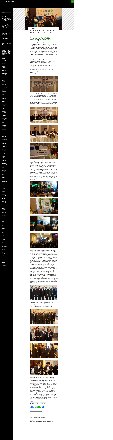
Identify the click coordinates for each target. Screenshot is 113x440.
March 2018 (4, 160)
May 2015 (3, 208)
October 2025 (4, 74)
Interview (3, 228)
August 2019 (4, 150)
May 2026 (3, 64)
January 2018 (4, 163)
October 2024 (4, 88)
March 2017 (4, 177)
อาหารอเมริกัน (4, 252)
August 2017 (4, 170)
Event (3, 222)
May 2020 (3, 142)
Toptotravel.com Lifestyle (8, 1)
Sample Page (23, 4)
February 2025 (4, 84)
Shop (27, 4)
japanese (3, 231)
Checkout (11, 4)
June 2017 (3, 173)
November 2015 (4, 199)
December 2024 (4, 87)
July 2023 (3, 105)
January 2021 (4, 136)
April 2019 (3, 153)
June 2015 (3, 206)
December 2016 (4, 181)
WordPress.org (4, 265)
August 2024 (4, 91)
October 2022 (4, 116)
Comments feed (4, 263)
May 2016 (3, 191)
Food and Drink (4, 224)
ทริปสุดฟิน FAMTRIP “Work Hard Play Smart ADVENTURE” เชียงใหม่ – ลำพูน (6, 19)
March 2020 (4, 143)
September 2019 (4, 149)
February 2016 (4, 195)
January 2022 (4, 126)
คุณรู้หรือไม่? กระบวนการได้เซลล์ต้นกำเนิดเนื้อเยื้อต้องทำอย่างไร (41, 421)
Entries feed (3, 262)
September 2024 (4, 90)
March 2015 (4, 211)
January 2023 (4, 112)
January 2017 (4, 180)
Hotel (2, 226)
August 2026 (4, 60)
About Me (3, 4)
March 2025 (4, 83)
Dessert (3, 221)
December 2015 (4, 198)
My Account (17, 4)
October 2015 (4, 201)
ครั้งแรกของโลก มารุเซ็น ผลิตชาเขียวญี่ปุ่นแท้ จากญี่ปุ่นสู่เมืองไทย (6, 53)
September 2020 (4, 139)
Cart (7, 4)
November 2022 (4, 115)
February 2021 (4, 135)
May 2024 (3, 95)
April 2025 (3, 81)
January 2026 (4, 70)
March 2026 (4, 67)
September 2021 (4, 129)
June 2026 (3, 63)
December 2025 (4, 71)
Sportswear (3, 242)
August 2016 (4, 187)
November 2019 (4, 146)
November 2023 (4, 102)
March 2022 (4, 123)
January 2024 (4, 101)
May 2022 (3, 122)
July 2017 (3, 171)
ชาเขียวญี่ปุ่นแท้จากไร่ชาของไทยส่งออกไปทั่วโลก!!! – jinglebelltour (6, 51)
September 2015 (4, 202)
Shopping (3, 239)
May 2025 (3, 80)
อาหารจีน (3, 250)
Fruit (2, 225)
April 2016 (3, 192)
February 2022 (4, 125)
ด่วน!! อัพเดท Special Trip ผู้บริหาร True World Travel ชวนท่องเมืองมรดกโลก (41, 4)
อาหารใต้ (3, 253)
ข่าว (34, 28)
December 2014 (4, 215)
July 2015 (3, 205)
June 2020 (3, 140)
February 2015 (4, 212)
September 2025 (4, 76)
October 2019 (4, 147)
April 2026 (3, 66)
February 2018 (4, 161)
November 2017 (4, 166)
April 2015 (3, 209)
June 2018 (3, 156)
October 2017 (4, 167)
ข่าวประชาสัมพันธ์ (4, 246)
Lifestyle (31, 28)
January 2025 (4, 85)
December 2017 (4, 164)
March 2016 (4, 194)
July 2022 (3, 119)
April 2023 (3, 109)
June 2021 (3, 133)
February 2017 (4, 178)
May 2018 (3, 157)
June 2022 (3, 121)
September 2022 (4, 118)
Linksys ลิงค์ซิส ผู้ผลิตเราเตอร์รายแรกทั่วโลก (38, 417)
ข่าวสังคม (3, 249)
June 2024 (3, 94)
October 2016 (4, 184)
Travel (3, 243)
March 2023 (4, 111)
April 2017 (3, 175)
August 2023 (4, 104)
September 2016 (4, 185)
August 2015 (4, 204)
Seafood (3, 238)
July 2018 (3, 154)
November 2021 (4, 128)
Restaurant (3, 236)
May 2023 (3, 108)
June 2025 (3, 78)
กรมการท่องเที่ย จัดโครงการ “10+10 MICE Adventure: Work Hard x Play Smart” (6, 26)
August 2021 (4, 130)
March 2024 (4, 98)
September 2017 (4, 168)
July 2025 (3, 77)
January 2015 (4, 213)
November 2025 (4, 73)
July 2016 (3, 188)
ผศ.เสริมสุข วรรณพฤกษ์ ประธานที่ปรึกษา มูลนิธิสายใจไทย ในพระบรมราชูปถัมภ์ (6, 23)
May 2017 (3, 174)
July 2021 (3, 132)
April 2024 (3, 97)
